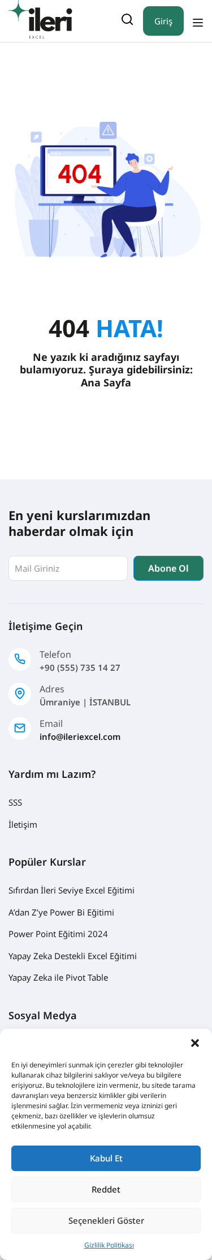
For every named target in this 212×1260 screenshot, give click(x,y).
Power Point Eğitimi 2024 (58, 933)
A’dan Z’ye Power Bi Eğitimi (61, 912)
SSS (15, 802)
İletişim (22, 824)
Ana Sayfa (106, 382)
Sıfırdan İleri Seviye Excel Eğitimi (71, 890)
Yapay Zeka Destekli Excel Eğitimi (72, 955)
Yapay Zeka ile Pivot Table (58, 977)
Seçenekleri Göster (106, 1220)
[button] (195, 1043)
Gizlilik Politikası (109, 1245)
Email (51, 723)
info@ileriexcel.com (80, 736)
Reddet (106, 1189)
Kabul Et (106, 1158)
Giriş (163, 21)
